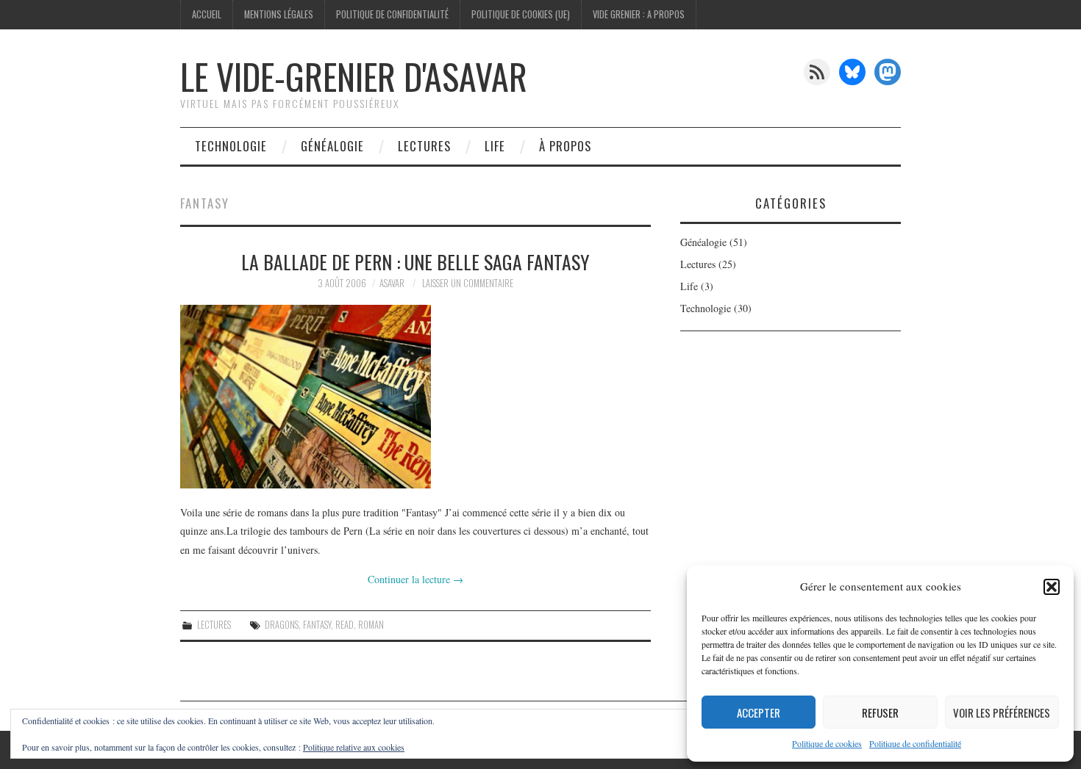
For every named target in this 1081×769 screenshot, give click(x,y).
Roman (371, 625)
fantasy (317, 625)
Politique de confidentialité (915, 743)
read (344, 625)
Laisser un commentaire (467, 283)
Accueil (206, 14)
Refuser (880, 712)
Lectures (424, 146)
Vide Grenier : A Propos (639, 14)
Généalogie (332, 146)
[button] (1051, 587)
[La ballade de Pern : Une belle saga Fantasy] (415, 396)
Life (495, 146)
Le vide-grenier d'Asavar (353, 76)
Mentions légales (278, 14)
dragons (282, 625)
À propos (565, 146)
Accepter (758, 712)
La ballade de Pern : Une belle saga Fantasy (415, 261)
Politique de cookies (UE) (520, 14)
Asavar (391, 283)
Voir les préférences (1001, 712)
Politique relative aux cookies (353, 747)
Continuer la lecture (415, 579)
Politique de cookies (827, 743)
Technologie (231, 146)
